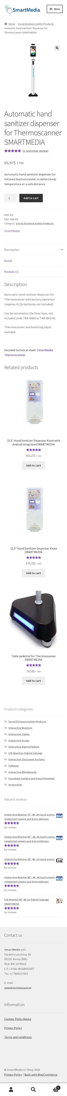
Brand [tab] (8, 261)
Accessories (15, 784)
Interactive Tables (19, 734)
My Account (11, 1089)
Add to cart (31, 198)
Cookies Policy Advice (17, 1019)
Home (12, 24)
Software (13, 765)
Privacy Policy (13, 1028)
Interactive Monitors (20, 728)
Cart (52, 1086)
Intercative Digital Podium (23, 746)
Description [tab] (11, 250)
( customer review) (35, 151)
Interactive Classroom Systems (26, 759)
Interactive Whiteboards (22, 772)
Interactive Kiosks (18, 740)
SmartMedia (12, 231)
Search (33, 1089)
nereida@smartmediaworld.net (17, 987)
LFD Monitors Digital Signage (25, 753)
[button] (57, 48)
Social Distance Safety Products (36, 24)
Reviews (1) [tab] (11, 272)
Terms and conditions (18, 1037)
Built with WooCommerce (40, 1074)
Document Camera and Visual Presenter (31, 778)
